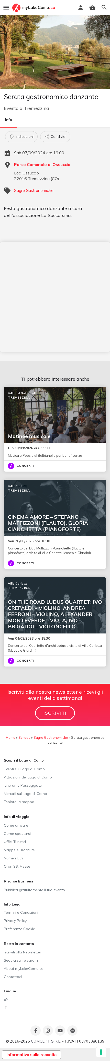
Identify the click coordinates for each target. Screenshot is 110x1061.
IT (5, 1007)
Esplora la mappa (19, 801)
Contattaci (13, 976)
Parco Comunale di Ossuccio (42, 164)
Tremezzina (36, 108)
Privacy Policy (15, 920)
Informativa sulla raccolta (31, 1054)
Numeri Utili (13, 858)
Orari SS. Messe (17, 866)
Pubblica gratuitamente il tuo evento (34, 890)
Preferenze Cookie (19, 929)
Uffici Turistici (15, 841)
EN (6, 999)
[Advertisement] (55, 297)
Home (10, 737)
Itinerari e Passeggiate (23, 785)
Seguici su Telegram (21, 960)
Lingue (10, 991)
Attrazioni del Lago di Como (28, 777)
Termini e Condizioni (21, 912)
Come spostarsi (17, 833)
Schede (24, 737)
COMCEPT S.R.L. (46, 1041)
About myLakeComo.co (23, 968)
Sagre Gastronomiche (33, 190)
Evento (11, 108)
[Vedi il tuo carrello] (92, 7)
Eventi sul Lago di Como (24, 769)
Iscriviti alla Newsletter (22, 952)
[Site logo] (34, 8)
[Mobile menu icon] (6, 8)
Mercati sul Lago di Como (25, 793)
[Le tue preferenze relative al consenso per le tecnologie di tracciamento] (101, 1052)
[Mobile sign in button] (80, 7)
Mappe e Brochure (19, 850)
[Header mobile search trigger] (104, 7)
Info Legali (13, 904)
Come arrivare (16, 825)
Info (8, 119)
